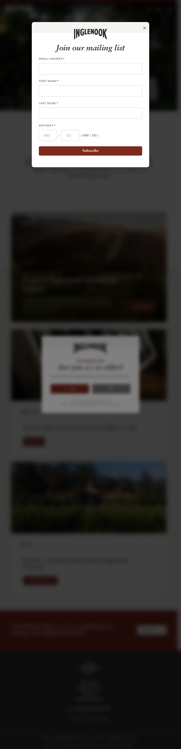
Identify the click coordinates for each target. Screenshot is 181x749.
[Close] (144, 28)
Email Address (51, 58)
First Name (49, 81)
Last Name (48, 103)
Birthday (47, 125)
